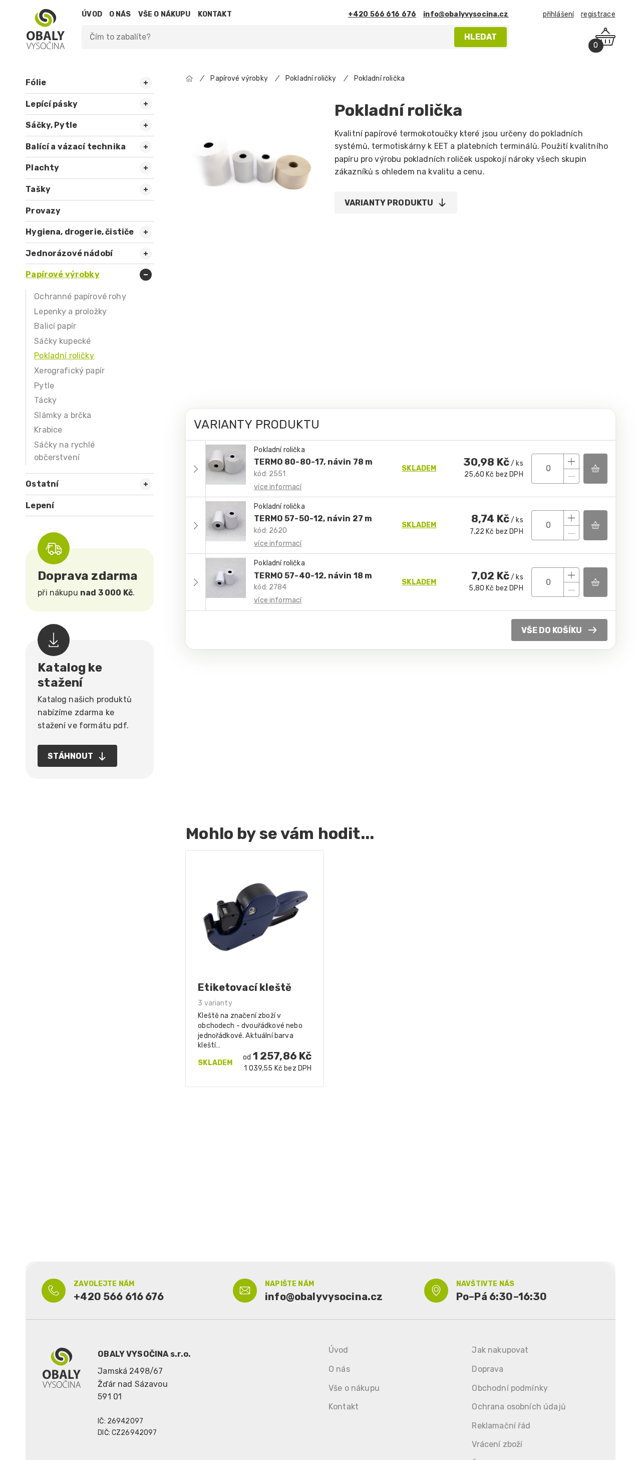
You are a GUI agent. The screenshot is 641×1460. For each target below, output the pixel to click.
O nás (339, 1369)
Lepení (40, 505)
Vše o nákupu (354, 1388)
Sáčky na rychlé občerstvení (64, 451)
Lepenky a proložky (70, 311)
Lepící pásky (52, 104)
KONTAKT (215, 14)
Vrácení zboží (497, 1444)
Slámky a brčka (62, 415)
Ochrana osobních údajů (519, 1406)
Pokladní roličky (64, 355)
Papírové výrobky (63, 274)
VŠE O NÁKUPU (164, 14)
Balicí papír (55, 326)
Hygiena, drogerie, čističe (80, 232)
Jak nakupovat (500, 1350)
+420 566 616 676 (382, 14)
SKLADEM (419, 468)
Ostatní (42, 484)
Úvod (339, 1350)
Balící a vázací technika (76, 146)
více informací (277, 487)
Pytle (44, 385)
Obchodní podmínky (510, 1388)
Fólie (36, 82)
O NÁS (120, 14)
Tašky (38, 189)
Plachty (42, 167)
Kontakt (344, 1406)
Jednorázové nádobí (69, 253)
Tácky (45, 400)
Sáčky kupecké (62, 341)
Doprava (487, 1369)
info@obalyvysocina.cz (465, 14)
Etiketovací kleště (244, 987)
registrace (598, 14)
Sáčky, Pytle (51, 125)
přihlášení (558, 14)
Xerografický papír (69, 370)
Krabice (48, 430)
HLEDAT (480, 37)
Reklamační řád (501, 1425)
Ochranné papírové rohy (80, 296)
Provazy (43, 211)
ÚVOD (92, 14)
